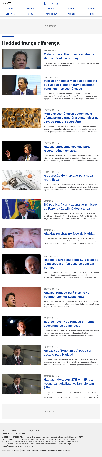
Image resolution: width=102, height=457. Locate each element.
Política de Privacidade (10, 450)
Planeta (92, 9)
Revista (30, 9)
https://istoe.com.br (10, 446)
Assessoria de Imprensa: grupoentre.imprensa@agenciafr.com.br (45, 450)
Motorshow (51, 14)
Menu (30, 14)
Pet (92, 14)
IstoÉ (10, 9)
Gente (71, 9)
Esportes (10, 14)
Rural (51, 9)
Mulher (71, 14)
